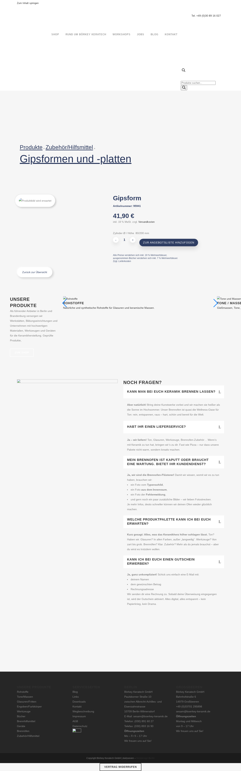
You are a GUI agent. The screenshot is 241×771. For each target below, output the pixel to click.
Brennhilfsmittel (26, 721)
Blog (75, 691)
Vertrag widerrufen (120, 767)
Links (75, 696)
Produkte (31, 147)
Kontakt (77, 706)
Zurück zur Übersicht (34, 272)
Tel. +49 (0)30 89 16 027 (206, 15)
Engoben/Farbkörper (29, 706)
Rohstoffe (22, 691)
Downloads (79, 701)
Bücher (21, 716)
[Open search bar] (183, 70)
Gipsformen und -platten (75, 159)
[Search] (184, 87)
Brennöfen (23, 731)
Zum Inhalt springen (28, 3)
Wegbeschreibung (83, 711)
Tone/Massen (25, 696)
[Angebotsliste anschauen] (220, 34)
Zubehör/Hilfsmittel (69, 147)
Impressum (79, 716)
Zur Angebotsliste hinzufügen (168, 242)
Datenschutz (79, 726)
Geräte (21, 726)
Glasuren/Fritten (26, 701)
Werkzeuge (24, 711)
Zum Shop (22, 352)
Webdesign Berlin (145, 758)
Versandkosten (146, 222)
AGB (75, 721)
